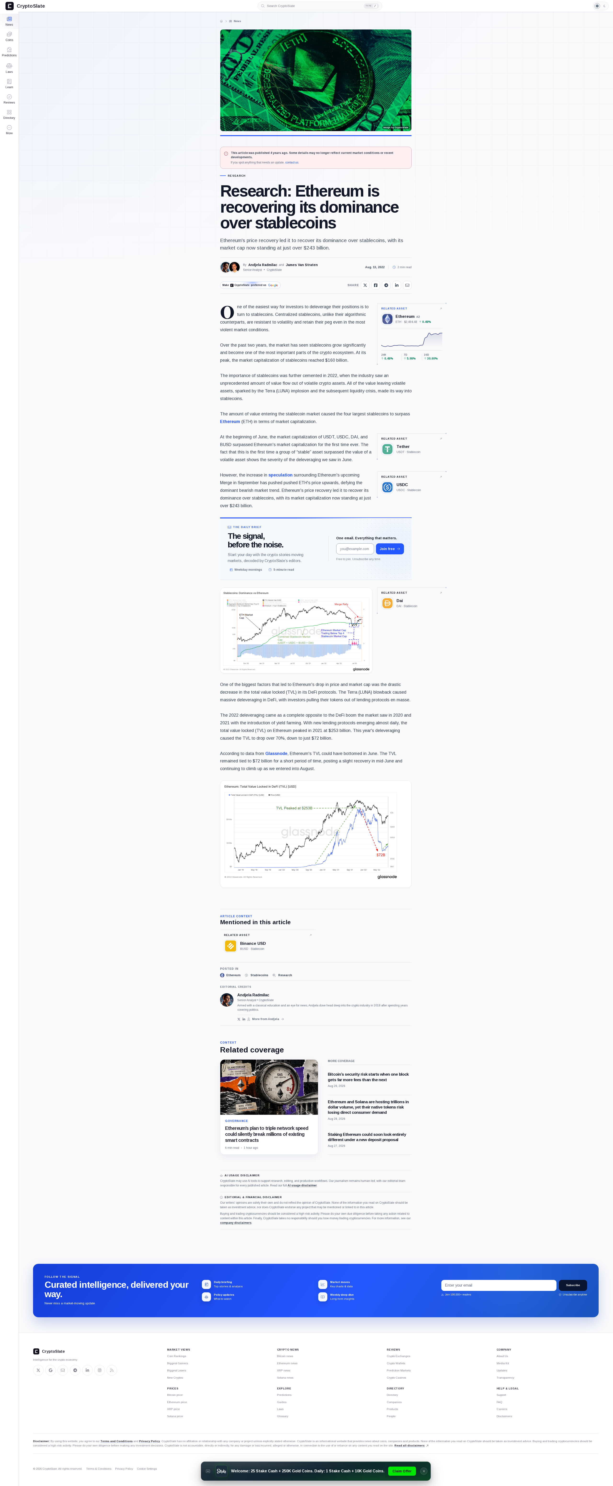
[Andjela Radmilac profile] (226, 1000)
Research (237, 175)
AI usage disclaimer (302, 1185)
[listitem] (230, 975)
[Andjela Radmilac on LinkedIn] (243, 1019)
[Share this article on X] (365, 285)
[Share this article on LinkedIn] (396, 285)
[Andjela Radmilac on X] (238, 1019)
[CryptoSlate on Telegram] (75, 1370)
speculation (280, 475)
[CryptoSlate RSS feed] (112, 1370)
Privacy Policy (149, 1441)
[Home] (221, 21)
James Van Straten (302, 265)
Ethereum (230, 421)
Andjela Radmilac (262, 265)
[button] (9, 130)
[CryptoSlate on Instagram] (99, 1370)
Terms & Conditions (98, 1468)
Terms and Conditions (116, 1441)
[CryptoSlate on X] (38, 1370)
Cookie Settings (147, 1468)
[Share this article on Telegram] (386, 285)
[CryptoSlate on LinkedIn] (87, 1370)
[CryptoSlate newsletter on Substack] (62, 1370)
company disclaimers (235, 1223)
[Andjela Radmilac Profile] (226, 267)
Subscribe (573, 1285)
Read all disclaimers (409, 1445)
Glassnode (276, 753)
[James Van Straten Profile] (234, 267)
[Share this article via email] (407, 285)
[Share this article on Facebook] (375, 285)
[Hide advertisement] (423, 1471)
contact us (291, 162)
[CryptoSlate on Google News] (50, 1370)
